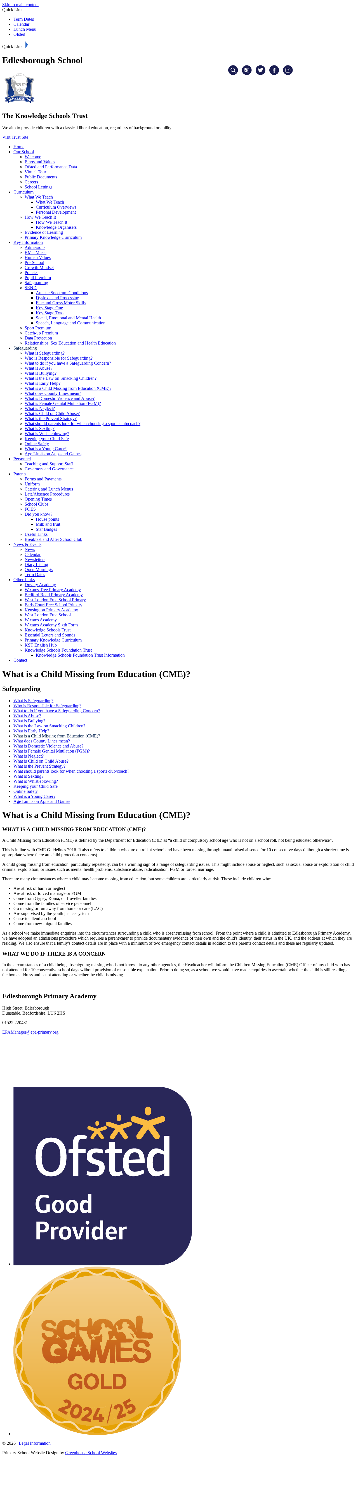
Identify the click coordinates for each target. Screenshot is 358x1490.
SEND (31, 287)
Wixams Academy (41, 619)
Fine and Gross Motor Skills (61, 302)
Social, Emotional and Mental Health (68, 317)
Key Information (28, 242)
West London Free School (48, 614)
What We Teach (39, 197)
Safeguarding (36, 282)
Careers (31, 182)
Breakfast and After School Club (53, 539)
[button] (26, 44)
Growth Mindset (39, 267)
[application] (179, 1060)
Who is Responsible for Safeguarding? (59, 358)
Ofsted (19, 34)
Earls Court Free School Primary (53, 604)
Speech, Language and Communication (70, 322)
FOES (30, 509)
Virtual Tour (35, 171)
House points (47, 519)
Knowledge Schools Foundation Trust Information (80, 655)
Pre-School (34, 262)
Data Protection (38, 338)
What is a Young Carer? (46, 448)
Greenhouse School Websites (91, 1452)
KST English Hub (41, 645)
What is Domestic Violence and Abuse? (60, 398)
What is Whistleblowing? (47, 433)
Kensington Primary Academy (51, 609)
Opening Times (38, 499)
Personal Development (56, 212)
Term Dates (23, 19)
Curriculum (23, 192)
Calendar (21, 24)
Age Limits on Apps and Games (53, 453)
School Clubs (36, 504)
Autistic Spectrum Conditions (62, 292)
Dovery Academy (40, 584)
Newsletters (35, 559)
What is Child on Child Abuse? (52, 413)
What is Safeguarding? (45, 353)
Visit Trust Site (15, 137)
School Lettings (38, 187)
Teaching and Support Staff (49, 463)
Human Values (38, 257)
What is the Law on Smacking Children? (60, 378)
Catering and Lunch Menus (49, 489)
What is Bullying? (40, 373)
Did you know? (38, 514)
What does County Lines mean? (53, 393)
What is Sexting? (40, 428)
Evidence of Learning (44, 232)
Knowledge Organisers (56, 227)
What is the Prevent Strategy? (51, 418)
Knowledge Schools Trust (47, 630)
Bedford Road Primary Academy (54, 594)
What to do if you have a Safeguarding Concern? (68, 363)
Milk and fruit (48, 524)
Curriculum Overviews (56, 207)
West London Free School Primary (55, 599)
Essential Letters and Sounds (50, 635)
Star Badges (46, 529)
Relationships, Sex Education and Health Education (70, 343)
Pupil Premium (38, 277)
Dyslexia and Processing (57, 297)
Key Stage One (49, 307)
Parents (19, 473)
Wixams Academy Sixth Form (51, 625)
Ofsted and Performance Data (51, 166)
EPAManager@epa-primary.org (30, 1032)
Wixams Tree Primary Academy (53, 589)
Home (18, 146)
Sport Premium (38, 328)
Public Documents (41, 177)
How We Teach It (40, 217)
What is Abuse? (38, 368)
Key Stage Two (49, 312)
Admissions (35, 247)
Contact (20, 660)
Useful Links (36, 534)
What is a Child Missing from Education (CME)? (68, 388)
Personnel (22, 458)
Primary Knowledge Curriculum (53, 237)
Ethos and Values (40, 161)
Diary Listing (36, 564)
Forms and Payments (43, 479)
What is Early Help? (42, 383)
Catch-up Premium (41, 333)
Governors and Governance (49, 468)
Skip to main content (20, 4)
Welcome (33, 156)
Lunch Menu (24, 29)
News (30, 549)
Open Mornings (39, 569)
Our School (23, 151)
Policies (31, 272)
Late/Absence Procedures (47, 494)
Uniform (32, 484)
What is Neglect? (40, 408)
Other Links (24, 579)
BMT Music (35, 252)
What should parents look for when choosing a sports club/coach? (82, 423)
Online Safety (37, 443)
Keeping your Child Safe (47, 438)
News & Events (27, 544)
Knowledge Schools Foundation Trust (58, 650)
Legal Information (35, 1443)
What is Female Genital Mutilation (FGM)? (63, 403)
